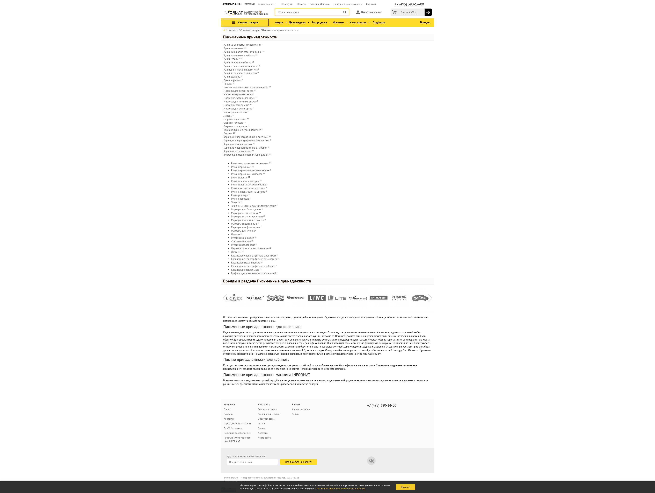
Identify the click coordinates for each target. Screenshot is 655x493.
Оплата (261, 428)
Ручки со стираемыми (243, 44)
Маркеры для (240, 101)
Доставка (263, 432)
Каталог (296, 404)
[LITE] (337, 298)
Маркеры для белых (239, 90)
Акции (279, 22)
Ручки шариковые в (240, 55)
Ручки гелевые (241, 66)
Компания (229, 404)
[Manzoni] (358, 298)
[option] (234, 298)
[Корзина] (394, 12)
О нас (227, 409)
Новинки (338, 22)
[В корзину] (428, 12)
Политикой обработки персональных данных (340, 488)
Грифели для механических (247, 154)
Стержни (236, 119)
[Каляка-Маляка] (275, 298)
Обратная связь (266, 418)
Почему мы (287, 4)
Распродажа (319, 22)
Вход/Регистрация (371, 12)
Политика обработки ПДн (237, 432)
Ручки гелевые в (238, 62)
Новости (301, 4)
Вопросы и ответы (267, 409)
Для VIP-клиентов (233, 428)
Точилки (229, 83)
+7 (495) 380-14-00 (409, 4)
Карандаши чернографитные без (247, 140)
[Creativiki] (420, 298)
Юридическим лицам (269, 413)
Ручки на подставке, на (241, 73)
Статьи (261, 423)
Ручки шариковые (243, 51)
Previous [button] (225, 298)
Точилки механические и (247, 87)
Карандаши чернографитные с (247, 136)
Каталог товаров (301, 409)
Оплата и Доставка (320, 4)
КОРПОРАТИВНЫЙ (232, 4)
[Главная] (225, 30)
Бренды (425, 22)
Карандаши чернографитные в (246, 147)
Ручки (234, 48)
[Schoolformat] (296, 298)
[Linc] (316, 298)
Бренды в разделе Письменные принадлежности (267, 281)
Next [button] (430, 298)
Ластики (229, 133)
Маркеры (238, 94)
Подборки (379, 22)
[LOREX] (234, 298)
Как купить (264, 404)
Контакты (371, 4)
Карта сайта (264, 437)
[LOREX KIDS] (399, 298)
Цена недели (297, 22)
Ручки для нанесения (241, 69)
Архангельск (265, 4)
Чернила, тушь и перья (243, 129)
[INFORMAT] (255, 298)
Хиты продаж (358, 22)
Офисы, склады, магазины (348, 4)
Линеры (229, 115)
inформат (245, 13)
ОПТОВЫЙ (250, 4)
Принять (405, 487)
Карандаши (239, 144)
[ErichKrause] (378, 298)
